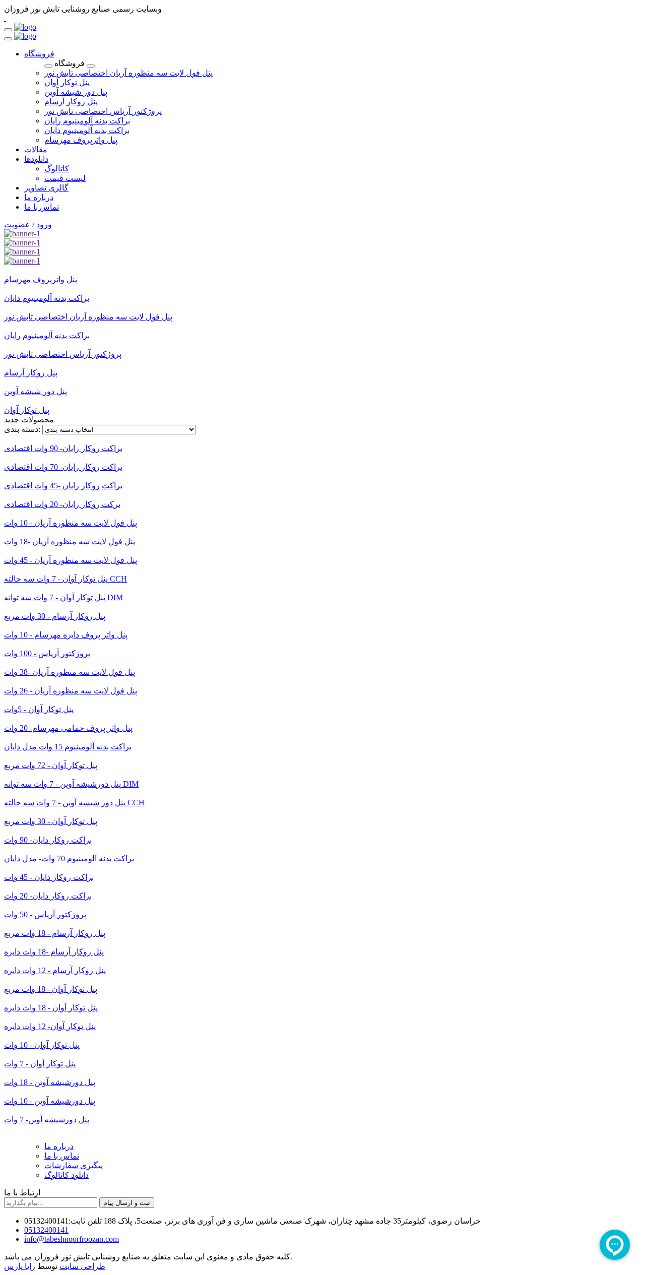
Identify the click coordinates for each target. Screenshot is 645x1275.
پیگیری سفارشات (73, 1165)
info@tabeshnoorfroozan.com (71, 1239)
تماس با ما (61, 1156)
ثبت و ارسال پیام (126, 1202)
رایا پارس (19, 1266)
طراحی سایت (82, 1266)
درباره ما (59, 1146)
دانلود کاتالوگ (66, 1175)
